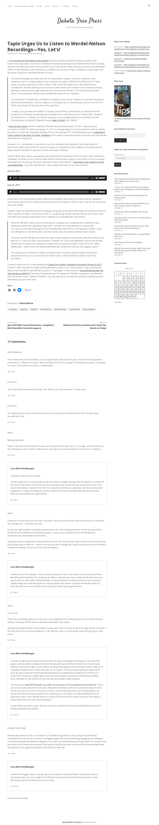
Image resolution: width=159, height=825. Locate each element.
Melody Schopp (60, 309)
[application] (57, 178)
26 (142, 292)
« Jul (115, 302)
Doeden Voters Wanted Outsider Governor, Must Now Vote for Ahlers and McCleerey (131, 227)
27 (116, 296)
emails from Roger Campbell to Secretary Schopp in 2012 (74, 264)
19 (142, 287)
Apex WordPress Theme (72, 822)
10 (134, 283)
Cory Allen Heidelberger (22, 468)
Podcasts (66, 6)
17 (134, 287)
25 (138, 292)
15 (125, 287)
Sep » (120, 302)
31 (134, 296)
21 (121, 292)
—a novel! (24, 6)
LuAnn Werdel (46, 309)
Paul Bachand (74, 309)
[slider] (102, 178)
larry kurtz (117, 53)
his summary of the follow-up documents (29, 60)
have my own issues (18, 126)
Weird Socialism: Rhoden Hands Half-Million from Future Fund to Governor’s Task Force (131, 205)
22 (125, 292)
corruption (13, 309)
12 (142, 283)
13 (116, 287)
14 (121, 287)
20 (116, 292)
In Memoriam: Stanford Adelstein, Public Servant (131, 212)
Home (9, 6)
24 (134, 292)
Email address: (119, 155)
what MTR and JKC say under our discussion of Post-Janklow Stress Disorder (60, 684)
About (47, 6)
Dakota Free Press (79, 21)
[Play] (10, 178)
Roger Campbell (89, 309)
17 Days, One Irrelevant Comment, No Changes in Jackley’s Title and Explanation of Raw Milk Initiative (131, 188)
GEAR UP (34, 309)
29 (125, 296)
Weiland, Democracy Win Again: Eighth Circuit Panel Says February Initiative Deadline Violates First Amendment (132, 250)
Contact (75, 6)
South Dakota (26, 303)
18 (138, 287)
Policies (55, 6)
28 (121, 296)
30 (129, 296)
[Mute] (96, 178)
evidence (23, 309)
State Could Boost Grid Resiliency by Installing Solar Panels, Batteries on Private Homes (132, 48)
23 (129, 292)
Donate (39, 6)
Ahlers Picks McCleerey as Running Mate (128, 242)
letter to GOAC (58, 120)
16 (129, 287)
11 (138, 283)
